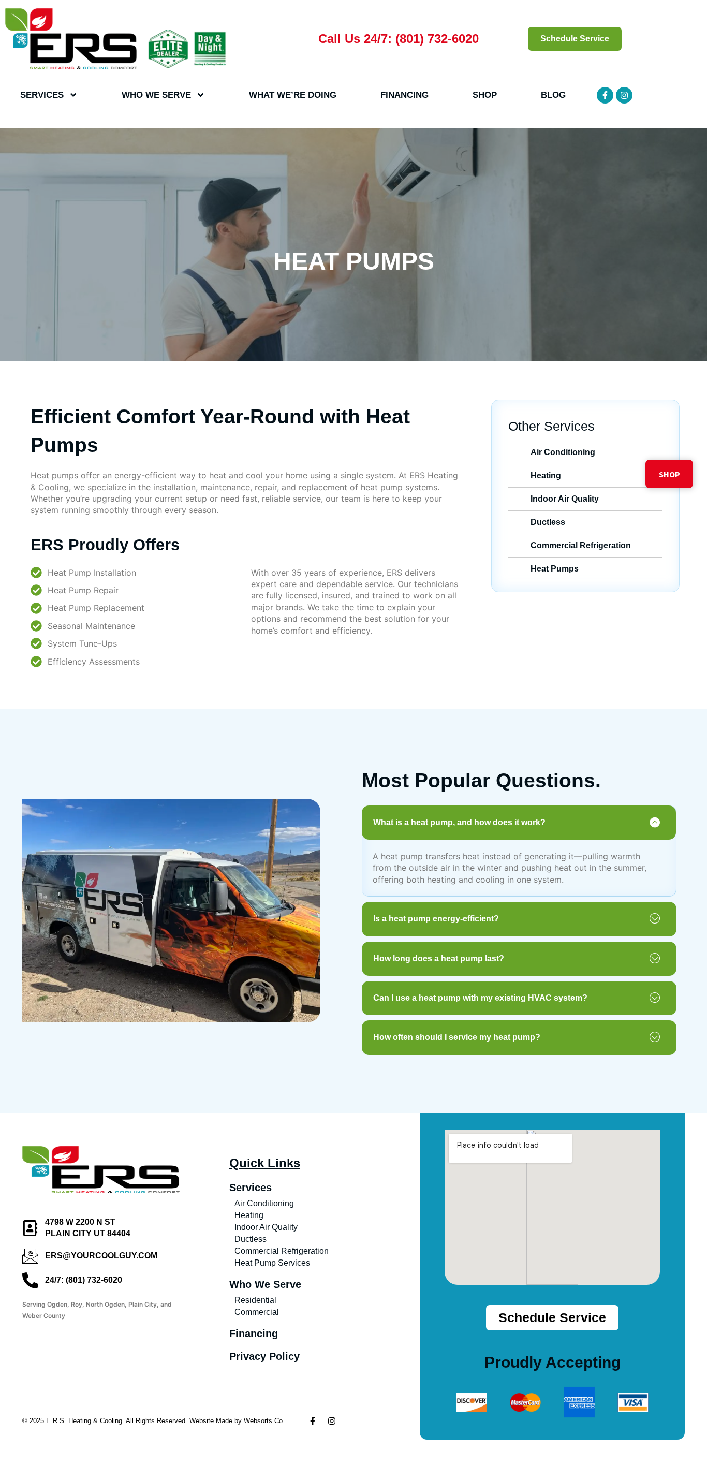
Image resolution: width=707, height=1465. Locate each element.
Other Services (551, 426)
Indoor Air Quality (266, 1227)
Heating (248, 1215)
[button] (519, 822)
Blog (553, 95)
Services (42, 95)
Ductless (250, 1239)
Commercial (256, 1312)
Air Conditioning (264, 1203)
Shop (485, 95)
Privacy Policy (264, 1356)
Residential (255, 1300)
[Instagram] (624, 95)
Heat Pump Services (272, 1262)
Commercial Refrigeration (281, 1251)
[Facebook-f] (605, 95)
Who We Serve (156, 95)
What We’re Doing (292, 95)
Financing (404, 95)
